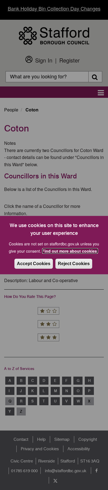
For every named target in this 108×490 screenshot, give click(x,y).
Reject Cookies (74, 263)
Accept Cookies (33, 263)
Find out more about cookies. (70, 251)
